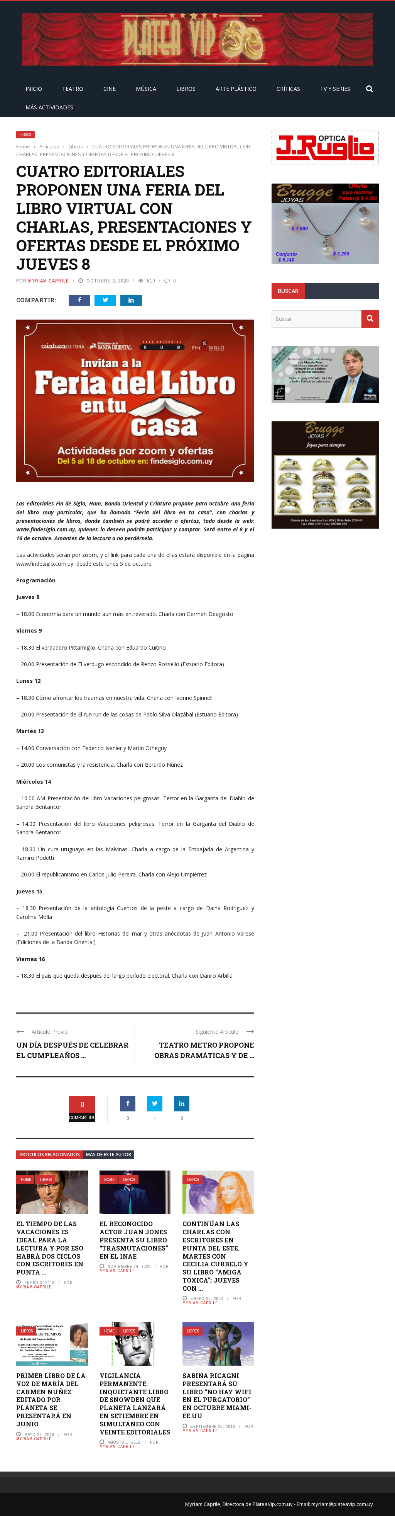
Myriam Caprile (48, 280)
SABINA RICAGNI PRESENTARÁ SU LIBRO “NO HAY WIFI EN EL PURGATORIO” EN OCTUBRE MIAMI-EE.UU (217, 1395)
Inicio (33, 88)
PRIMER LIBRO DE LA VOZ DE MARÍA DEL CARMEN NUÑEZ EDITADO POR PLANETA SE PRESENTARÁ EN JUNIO (51, 1399)
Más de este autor (108, 1154)
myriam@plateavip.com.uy (342, 1504)
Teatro (72, 88)
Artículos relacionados (49, 1154)
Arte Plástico (236, 88)
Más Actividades (49, 107)
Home (26, 1179)
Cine (109, 88)
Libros (186, 88)
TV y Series (335, 88)
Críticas (288, 88)
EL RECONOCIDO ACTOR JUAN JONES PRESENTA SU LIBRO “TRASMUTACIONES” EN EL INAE (134, 1240)
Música (146, 88)
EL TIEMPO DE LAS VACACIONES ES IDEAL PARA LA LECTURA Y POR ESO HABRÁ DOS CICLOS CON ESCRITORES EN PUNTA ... (49, 1248)
